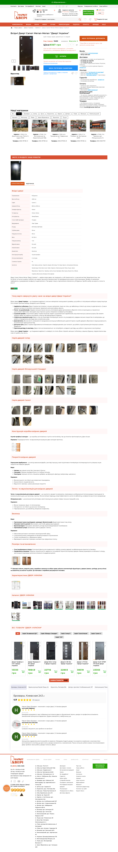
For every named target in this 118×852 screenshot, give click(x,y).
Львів (75, 114)
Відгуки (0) (30, 183)
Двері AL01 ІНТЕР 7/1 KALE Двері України (99, 663)
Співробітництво (65, 780)
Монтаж (38, 6)
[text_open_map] (43, 696)
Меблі (44, 24)
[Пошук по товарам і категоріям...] (79, 19)
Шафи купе (74, 759)
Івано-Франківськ (43, 117)
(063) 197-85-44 (81, 141)
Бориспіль (50, 114)
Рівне (32, 117)
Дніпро (67, 114)
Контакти (13, 6)
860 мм (34, 206)
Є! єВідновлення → (59, 2)
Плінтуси (85, 759)
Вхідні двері (48, 759)
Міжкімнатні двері (33, 759)
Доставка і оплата (65, 768)
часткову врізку (91, 75)
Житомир (24, 117)
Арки (65, 759)
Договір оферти (65, 793)
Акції (43, 6)
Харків (60, 114)
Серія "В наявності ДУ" (29, 633)
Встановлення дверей (67, 770)
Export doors (80, 790)
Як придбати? (29, 6)
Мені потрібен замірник (60, 68)
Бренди (96, 24)
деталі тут (83, 67)
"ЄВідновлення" (92, 90)
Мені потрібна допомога (93, 38)
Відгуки (80, 6)
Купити (63, 56)
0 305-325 (42, 10)
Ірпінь (35, 114)
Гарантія (62, 776)
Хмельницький (94, 114)
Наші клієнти (80, 780)
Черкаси (14, 117)
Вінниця (83, 114)
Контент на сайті (81, 788)
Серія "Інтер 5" (66, 633)
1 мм (33, 240)
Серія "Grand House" (81, 633)
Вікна (37, 24)
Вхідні (28, 24)
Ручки (52, 24)
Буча (42, 114)
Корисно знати (81, 776)
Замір (61, 772)
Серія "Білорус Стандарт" (49, 633)
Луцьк (65, 117)
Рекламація (63, 788)
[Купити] (23, 671)
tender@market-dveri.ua (92, 107)
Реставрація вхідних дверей (66, 785)
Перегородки (64, 24)
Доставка (21, 6)
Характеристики (17, 183)
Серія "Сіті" (59, 637)
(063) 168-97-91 (100, 141)
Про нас (78, 766)
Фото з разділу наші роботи (26, 157)
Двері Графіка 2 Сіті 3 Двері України (17, 663)
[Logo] (21, 15)
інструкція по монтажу (96, 72)
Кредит (78, 778)
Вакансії (78, 784)
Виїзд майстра (85, 54)
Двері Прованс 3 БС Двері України (34, 663)
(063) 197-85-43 (62, 141)
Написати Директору (82, 786)
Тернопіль (56, 117)
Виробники (96, 759)
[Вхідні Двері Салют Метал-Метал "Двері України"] (26, 50)
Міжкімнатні (17, 24)
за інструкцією (93, 53)
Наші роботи (103, 6)
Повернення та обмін (91, 6)
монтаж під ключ (91, 73)
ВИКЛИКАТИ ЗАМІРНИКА (88, 12)
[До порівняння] (72, 73)
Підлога (76, 24)
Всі (13, 114)
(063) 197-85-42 (42, 141)
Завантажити (59, 680)
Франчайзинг (80, 782)
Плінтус (86, 24)
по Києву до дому (86, 62)
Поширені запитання (66, 782)
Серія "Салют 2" (96, 633)
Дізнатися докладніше (50, 63)
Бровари (27, 114)
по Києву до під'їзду (87, 60)
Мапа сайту (63, 778)
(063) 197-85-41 (23, 141)
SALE (104, 24)
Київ (19, 114)
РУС (103, 10)
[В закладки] (76, 73)
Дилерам (63, 766)
